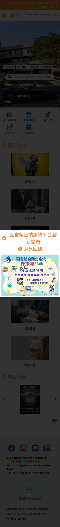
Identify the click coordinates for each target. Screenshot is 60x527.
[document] (30, 263)
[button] (56, 234)
